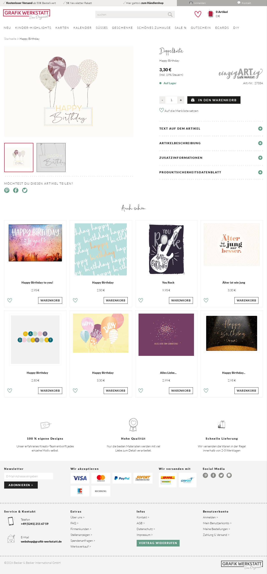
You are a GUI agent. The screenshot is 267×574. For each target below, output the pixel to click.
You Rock (168, 282)
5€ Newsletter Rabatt (79, 3)
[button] (10, 301)
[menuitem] (7, 28)
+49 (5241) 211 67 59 (34, 523)
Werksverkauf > (81, 546)
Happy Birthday (103, 282)
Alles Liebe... (168, 372)
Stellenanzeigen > (81, 534)
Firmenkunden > (81, 529)
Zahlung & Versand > (216, 534)
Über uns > (77, 517)
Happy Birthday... (233, 372)
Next (137, 88)
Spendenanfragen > (83, 540)
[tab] (211, 128)
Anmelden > (210, 517)
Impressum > (145, 534)
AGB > (141, 523)
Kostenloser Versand (19, 3)
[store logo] (44, 14)
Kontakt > (143, 517)
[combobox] (135, 14)
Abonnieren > (21, 485)
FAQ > (74, 523)
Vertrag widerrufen (158, 543)
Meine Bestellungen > (216, 529)
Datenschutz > (146, 529)
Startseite (10, 38)
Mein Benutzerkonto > (217, 523)
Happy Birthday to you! (37, 282)
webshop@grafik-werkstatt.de (41, 541)
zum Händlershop (152, 3)
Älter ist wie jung (233, 282)
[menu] (133, 28)
